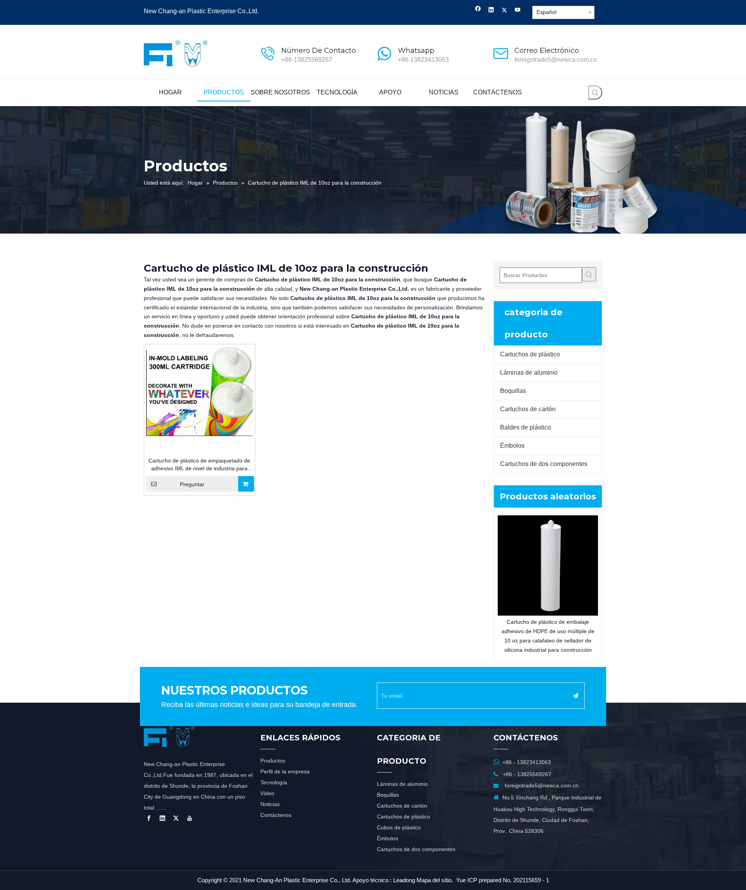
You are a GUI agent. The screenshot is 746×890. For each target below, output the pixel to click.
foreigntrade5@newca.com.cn (555, 59)
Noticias (270, 804)
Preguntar (192, 484)
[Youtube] (518, 11)
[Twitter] (504, 11)
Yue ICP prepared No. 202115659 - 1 (502, 880)
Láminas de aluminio (529, 372)
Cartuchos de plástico (530, 354)
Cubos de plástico (399, 827)
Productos (272, 760)
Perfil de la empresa (285, 771)
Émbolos (512, 445)
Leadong (404, 880)
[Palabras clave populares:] (595, 92)
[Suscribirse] (575, 695)
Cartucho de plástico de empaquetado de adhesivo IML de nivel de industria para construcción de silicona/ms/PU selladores (199, 464)
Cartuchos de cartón (528, 409)
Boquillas (513, 390)
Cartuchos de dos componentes (543, 464)
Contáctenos (275, 815)
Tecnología (273, 782)
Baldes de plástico (525, 427)
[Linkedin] (491, 11)
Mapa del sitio (434, 880)
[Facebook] (478, 11)
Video (267, 793)
